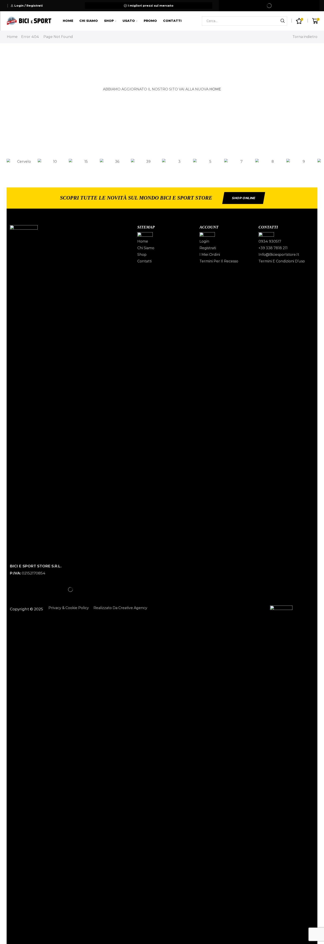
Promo (150, 21)
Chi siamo (88, 21)
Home (68, 21)
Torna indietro (304, 37)
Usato (129, 21)
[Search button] (282, 21)
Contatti (172, 21)
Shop (109, 21)
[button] (162, 168)
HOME (215, 89)
